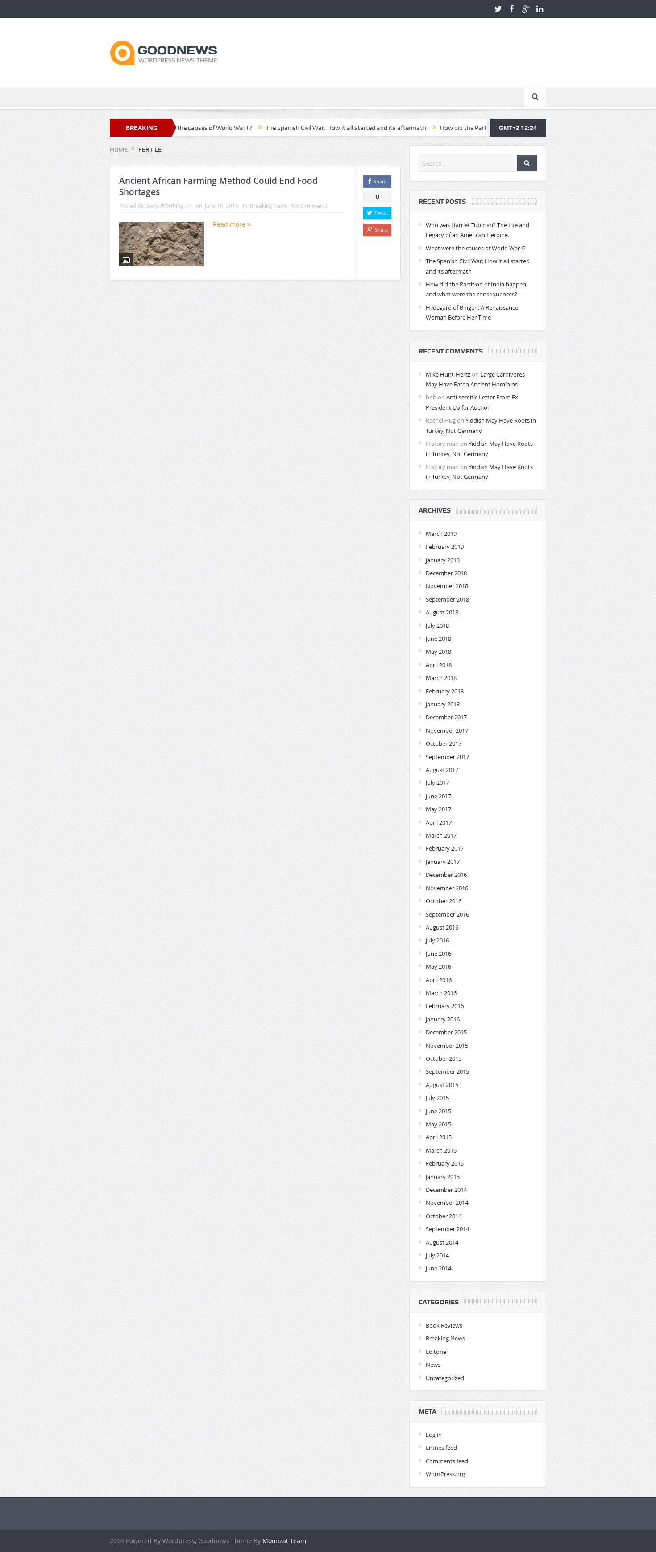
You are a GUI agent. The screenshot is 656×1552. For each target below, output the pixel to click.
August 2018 (442, 612)
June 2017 (438, 796)
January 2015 (443, 1177)
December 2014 (446, 1190)
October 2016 (443, 901)
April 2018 (439, 665)
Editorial (437, 1352)
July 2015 (437, 1098)
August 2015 (442, 1085)
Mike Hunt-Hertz (448, 374)
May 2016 (438, 967)
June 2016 (438, 954)
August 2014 (442, 1242)
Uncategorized (445, 1378)
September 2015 (447, 1071)
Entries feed (441, 1448)
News (433, 1365)
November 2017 (447, 730)
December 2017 (446, 717)
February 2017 (445, 848)
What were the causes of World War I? (476, 248)
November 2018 (447, 586)
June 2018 (438, 639)
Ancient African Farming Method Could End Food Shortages (218, 186)
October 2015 (443, 1058)
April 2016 (439, 980)
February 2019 (445, 547)
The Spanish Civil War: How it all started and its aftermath (298, 127)
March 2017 (441, 835)
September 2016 (447, 914)
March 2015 (441, 1150)
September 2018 (447, 599)
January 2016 (443, 1019)
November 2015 (447, 1046)
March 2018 (441, 678)
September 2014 (447, 1229)
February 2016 (445, 1006)
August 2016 (442, 927)
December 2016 (446, 875)
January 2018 (443, 704)
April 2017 (439, 822)
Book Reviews (444, 1325)
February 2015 (445, 1163)
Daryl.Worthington (168, 205)
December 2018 (446, 573)
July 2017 (437, 783)
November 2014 (447, 1203)
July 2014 (437, 1255)
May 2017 (438, 809)
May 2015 (438, 1124)
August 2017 (442, 770)
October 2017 (443, 743)
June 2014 (438, 1268)
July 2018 (437, 626)
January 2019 (443, 560)
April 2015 (439, 1137)
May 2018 (438, 651)
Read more (230, 224)
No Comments (310, 205)
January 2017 (443, 862)
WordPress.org (445, 1474)
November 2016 (447, 888)
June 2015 (438, 1111)
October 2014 (443, 1216)
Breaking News (268, 205)
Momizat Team (284, 1540)
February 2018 (445, 691)
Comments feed (447, 1461)
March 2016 (441, 993)
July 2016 (437, 940)
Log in (434, 1435)
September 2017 (447, 757)
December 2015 (446, 1032)
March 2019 (441, 534)
